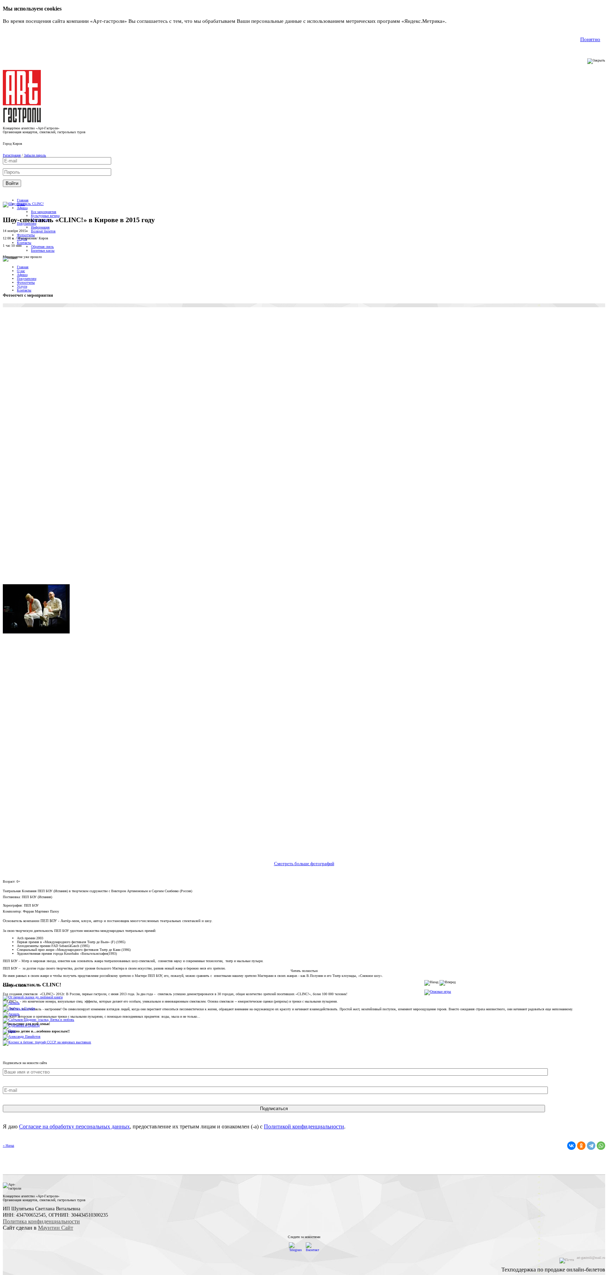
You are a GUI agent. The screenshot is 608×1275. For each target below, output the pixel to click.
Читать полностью (304, 971)
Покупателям (26, 279)
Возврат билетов (43, 231)
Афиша (22, 208)
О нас (21, 271)
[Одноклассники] (581, 1145)
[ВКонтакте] (571, 1145)
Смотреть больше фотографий (304, 863)
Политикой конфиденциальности (304, 1126)
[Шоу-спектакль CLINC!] (23, 204)
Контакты (24, 243)
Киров (17, 144)
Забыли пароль (35, 155)
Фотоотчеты (26, 235)
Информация (40, 227)
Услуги (22, 286)
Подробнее (461, 21)
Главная (22, 200)
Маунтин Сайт (55, 1228)
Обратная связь (42, 247)
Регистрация (12, 155)
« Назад (8, 1145)
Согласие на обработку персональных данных (74, 1126)
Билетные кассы (43, 250)
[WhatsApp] (601, 1145)
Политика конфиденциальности (41, 1221)
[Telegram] (591, 1145)
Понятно (590, 39)
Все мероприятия (43, 212)
